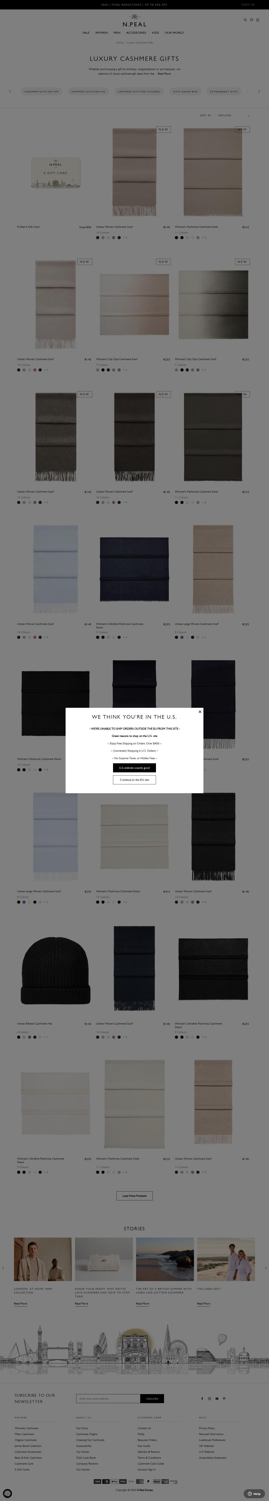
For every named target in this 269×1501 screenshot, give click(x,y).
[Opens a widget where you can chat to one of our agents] (254, 1494)
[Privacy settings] (7, 1493)
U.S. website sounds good (134, 768)
